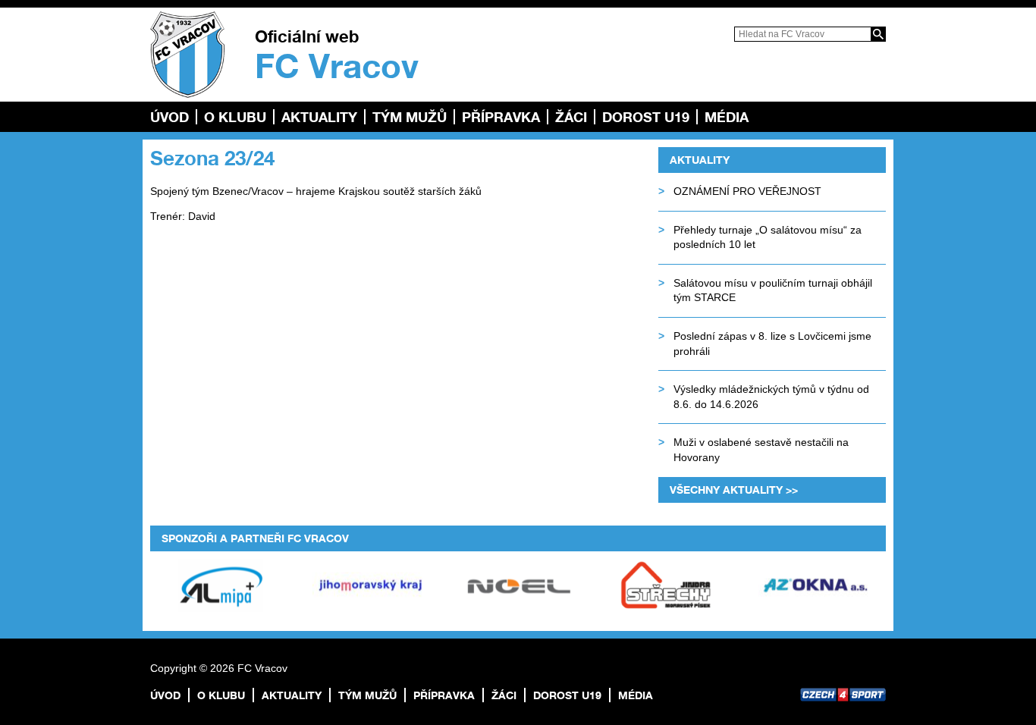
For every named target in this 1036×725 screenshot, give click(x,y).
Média (727, 116)
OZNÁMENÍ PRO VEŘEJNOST (747, 191)
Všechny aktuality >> (734, 489)
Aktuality (319, 116)
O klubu (235, 116)
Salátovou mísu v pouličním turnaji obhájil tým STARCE (772, 290)
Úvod (169, 116)
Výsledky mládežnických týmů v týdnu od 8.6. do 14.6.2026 (771, 396)
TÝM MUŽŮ (409, 116)
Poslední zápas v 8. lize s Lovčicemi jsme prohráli (772, 343)
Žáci (571, 116)
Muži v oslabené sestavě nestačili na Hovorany (761, 449)
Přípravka (501, 116)
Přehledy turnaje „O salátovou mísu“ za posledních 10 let (767, 237)
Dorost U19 (645, 116)
